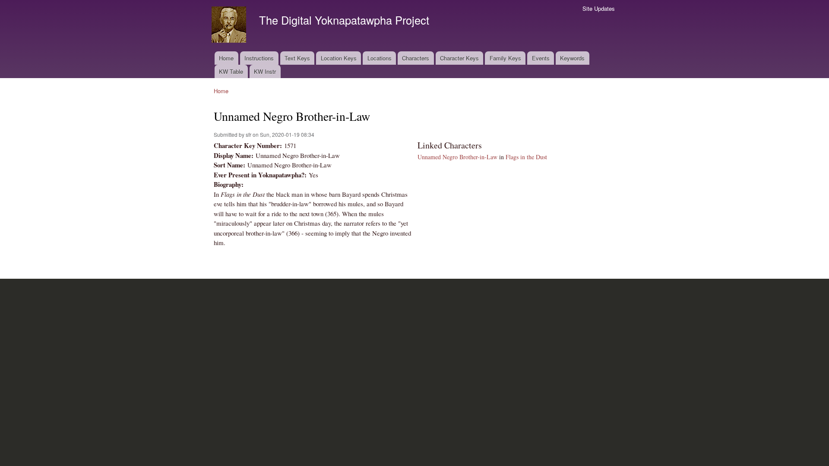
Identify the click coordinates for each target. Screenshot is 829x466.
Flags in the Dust (526, 157)
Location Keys (339, 58)
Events (541, 58)
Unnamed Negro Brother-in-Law (457, 157)
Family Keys (505, 58)
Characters (415, 58)
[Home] (230, 25)
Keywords (572, 58)
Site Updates (598, 8)
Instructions (259, 58)
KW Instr (265, 71)
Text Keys (297, 58)
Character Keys (459, 58)
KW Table (231, 71)
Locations (379, 58)
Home (226, 58)
